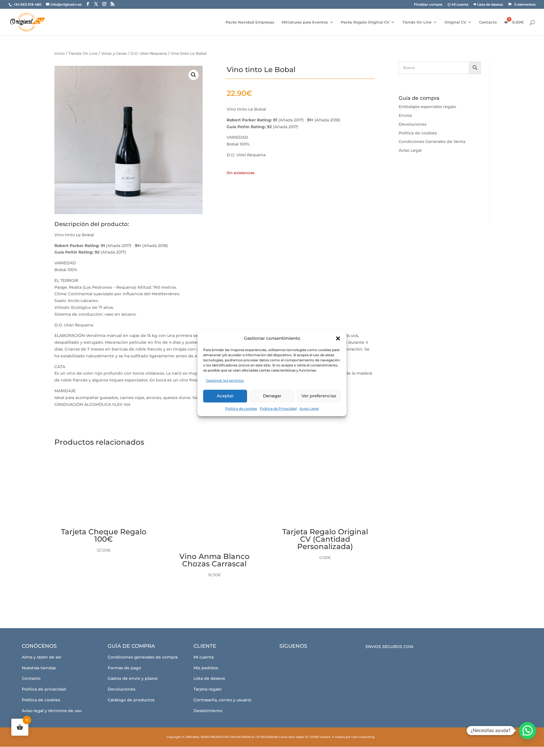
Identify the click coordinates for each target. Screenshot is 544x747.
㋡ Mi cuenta (457, 5)
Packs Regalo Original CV (365, 22)
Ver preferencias (318, 395)
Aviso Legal (309, 408)
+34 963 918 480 (27, 4)
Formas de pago (124, 667)
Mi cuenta (204, 657)
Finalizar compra (428, 5)
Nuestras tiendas (39, 667)
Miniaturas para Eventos (305, 22)
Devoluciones (412, 124)
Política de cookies (241, 408)
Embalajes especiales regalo (427, 106)
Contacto (488, 22)
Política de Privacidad (278, 408)
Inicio (59, 53)
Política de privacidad (44, 689)
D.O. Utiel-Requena (149, 53)
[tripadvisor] (318, 659)
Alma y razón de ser (42, 657)
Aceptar (225, 395)
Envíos (405, 115)
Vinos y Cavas (114, 53)
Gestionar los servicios (225, 380)
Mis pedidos (206, 667)
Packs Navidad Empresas (250, 22)
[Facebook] (287, 659)
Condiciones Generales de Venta (432, 141)
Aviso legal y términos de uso (52, 710)
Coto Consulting (363, 737)
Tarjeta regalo (208, 689)
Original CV (455, 22)
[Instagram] (302, 659)
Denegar (272, 395)
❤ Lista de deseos (488, 5)
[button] (338, 338)
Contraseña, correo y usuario (222, 699)
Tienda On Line (417, 22)
